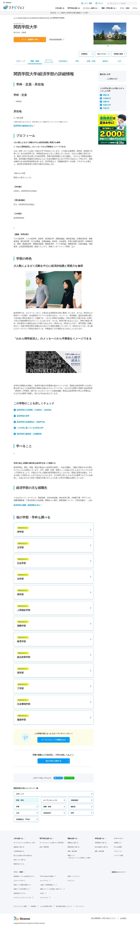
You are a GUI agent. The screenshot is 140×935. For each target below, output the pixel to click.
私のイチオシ (102, 54)
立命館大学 (107, 98)
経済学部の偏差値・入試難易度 (29, 434)
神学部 (22, 530)
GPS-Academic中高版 (46, 876)
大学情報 (20, 18)
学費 (17, 806)
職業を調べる (72, 838)
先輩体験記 (74, 800)
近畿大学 (106, 101)
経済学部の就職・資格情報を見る (27, 505)
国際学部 (22, 624)
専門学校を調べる (74, 8)
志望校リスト (118, 842)
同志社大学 (107, 105)
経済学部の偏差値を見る (23, 126)
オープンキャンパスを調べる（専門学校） (52, 842)
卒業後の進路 (118, 54)
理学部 (22, 671)
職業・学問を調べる (108, 8)
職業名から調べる (73, 842)
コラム (135, 8)
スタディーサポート (19, 880)
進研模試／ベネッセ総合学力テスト (24, 876)
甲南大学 (106, 108)
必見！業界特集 (44, 847)
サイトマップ (80, 906)
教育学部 (22, 640)
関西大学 (106, 95)
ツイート (59, 778)
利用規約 (33, 906)
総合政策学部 (23, 655)
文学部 (22, 546)
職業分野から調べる (74, 847)
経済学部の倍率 (23, 416)
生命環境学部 (23, 702)
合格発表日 (47, 813)
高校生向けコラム (19, 864)
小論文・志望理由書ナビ (47, 885)
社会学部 (22, 561)
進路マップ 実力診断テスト (22, 889)
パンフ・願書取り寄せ (30, 39)
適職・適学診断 (72, 851)
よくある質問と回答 (46, 906)
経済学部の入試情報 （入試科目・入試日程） (34, 410)
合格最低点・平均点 (23, 819)
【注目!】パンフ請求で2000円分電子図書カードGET (69, 13)
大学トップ (20, 794)
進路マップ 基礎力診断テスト (22, 885)
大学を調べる (59, 8)
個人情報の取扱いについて (64, 906)
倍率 (72, 813)
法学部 (22, 577)
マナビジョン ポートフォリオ (22, 897)
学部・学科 (20, 800)
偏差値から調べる (19, 847)
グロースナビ (44, 897)
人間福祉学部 (23, 608)
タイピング (71, 880)
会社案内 (123, 918)
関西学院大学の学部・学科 (45, 18)
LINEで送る (69, 778)
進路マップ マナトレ (74, 876)
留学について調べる (19, 860)
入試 (17, 813)
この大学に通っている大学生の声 (30, 428)
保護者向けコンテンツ (118, 872)
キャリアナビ (44, 880)
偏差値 (73, 806)
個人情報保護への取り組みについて (103, 918)
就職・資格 (47, 806)
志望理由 (84, 54)
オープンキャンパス (50, 800)
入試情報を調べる (19, 851)
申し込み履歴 (118, 847)
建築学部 (22, 718)
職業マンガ (79, 857)
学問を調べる (99, 838)
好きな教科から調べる (101, 847)
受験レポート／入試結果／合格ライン (51, 889)
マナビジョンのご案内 (20, 906)
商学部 (22, 593)
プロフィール (118, 851)
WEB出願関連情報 (55, 39)
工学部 (22, 687)
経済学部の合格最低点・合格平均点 (31, 422)
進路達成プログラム (19, 893)
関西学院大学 (35, 18)
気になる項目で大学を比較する (23, 855)
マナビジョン (13, 7)
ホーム (15, 18)
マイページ (118, 838)
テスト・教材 (124, 8)
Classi (42, 893)
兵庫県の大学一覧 (27, 18)
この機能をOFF (112, 78)
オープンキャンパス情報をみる (53, 740)
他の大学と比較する (53, 761)
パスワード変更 (118, 855)
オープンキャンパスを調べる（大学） (25, 842)
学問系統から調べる (101, 842)
